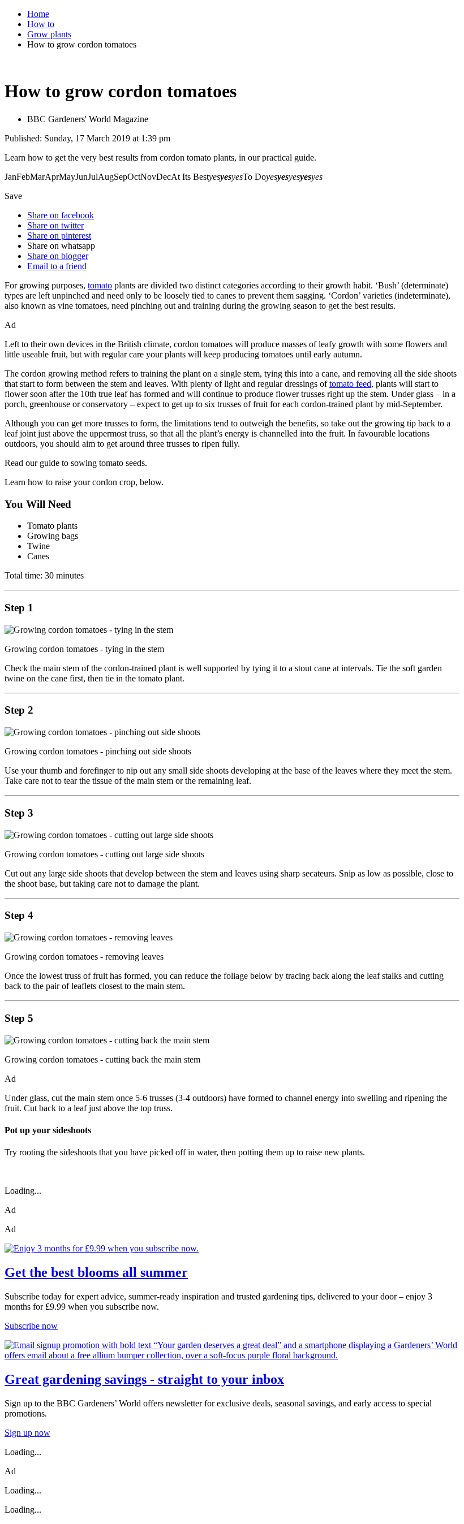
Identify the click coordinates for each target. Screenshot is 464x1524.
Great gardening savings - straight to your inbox (144, 1379)
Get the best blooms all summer (96, 1272)
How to (40, 24)
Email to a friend (57, 266)
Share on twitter (55, 225)
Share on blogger (57, 256)
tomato (100, 285)
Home (38, 14)
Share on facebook (60, 215)
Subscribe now (31, 1326)
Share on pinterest (59, 235)
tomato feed (350, 383)
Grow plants (49, 34)
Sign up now (27, 1432)
